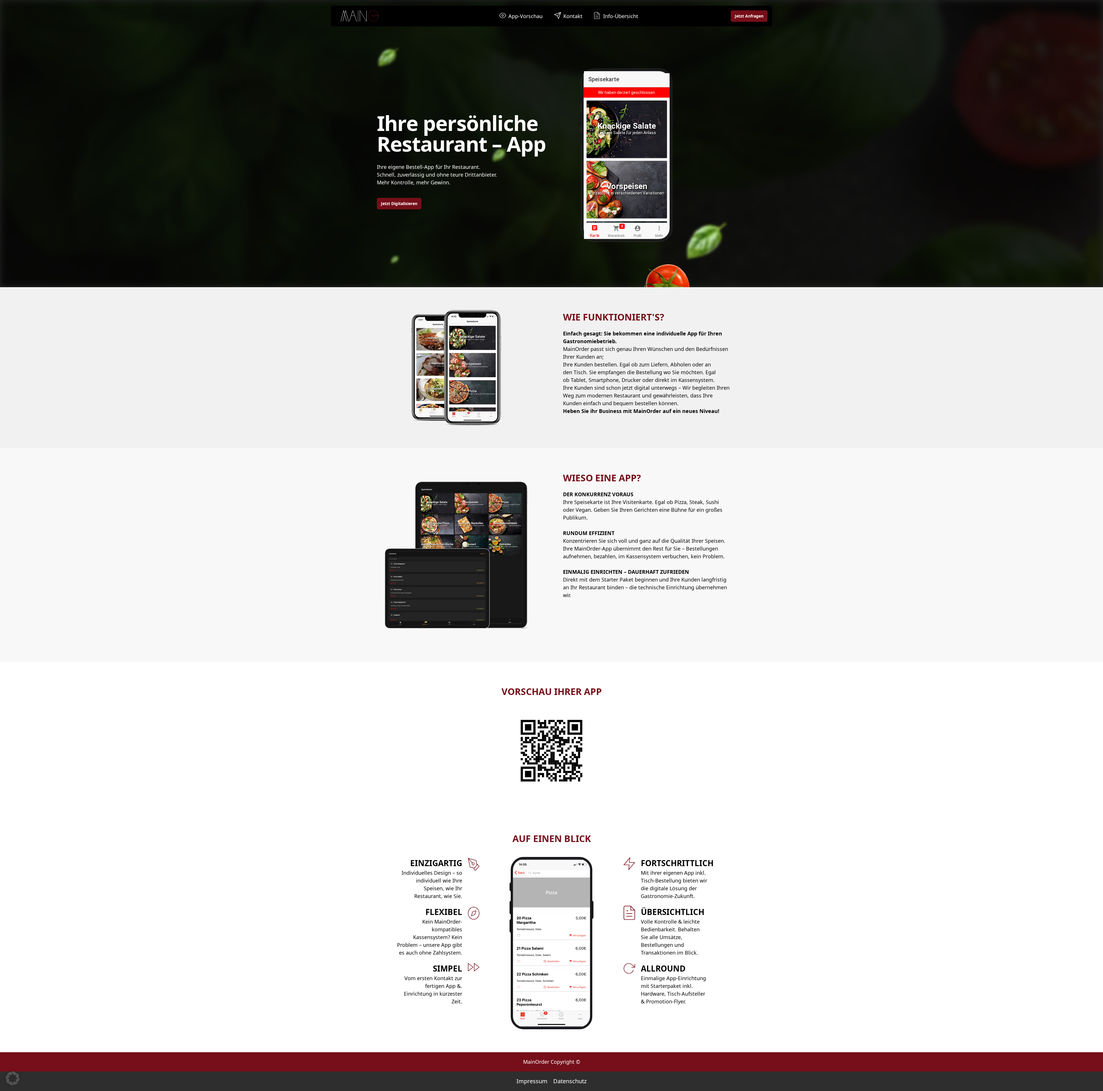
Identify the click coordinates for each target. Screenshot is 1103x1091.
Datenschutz (570, 1081)
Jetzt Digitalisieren (399, 203)
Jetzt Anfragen (749, 16)
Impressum (531, 1081)
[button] (12, 1078)
